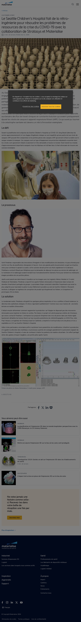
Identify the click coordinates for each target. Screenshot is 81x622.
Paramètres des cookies (31, 107)
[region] (40, 102)
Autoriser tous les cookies (51, 107)
